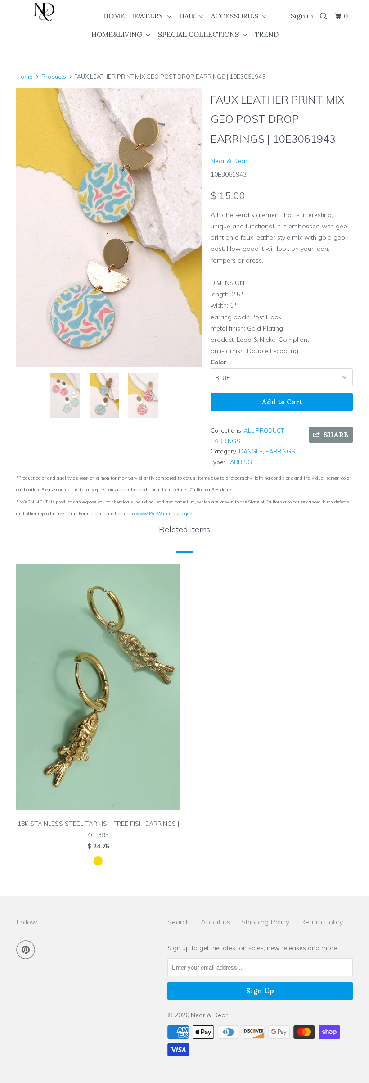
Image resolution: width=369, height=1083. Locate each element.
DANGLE (251, 451)
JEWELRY (149, 16)
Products (53, 76)
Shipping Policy (265, 921)
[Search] (324, 16)
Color (218, 362)
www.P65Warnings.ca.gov (164, 514)
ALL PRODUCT (264, 430)
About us (215, 921)
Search (178, 921)
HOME (114, 16)
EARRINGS (225, 440)
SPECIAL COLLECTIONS (200, 34)
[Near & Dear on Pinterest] (27, 949)
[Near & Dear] (44, 12)
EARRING (239, 462)
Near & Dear (229, 161)
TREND (267, 34)
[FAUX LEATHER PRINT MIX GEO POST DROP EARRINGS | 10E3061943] (109, 227)
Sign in (302, 16)
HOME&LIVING (118, 34)
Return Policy (321, 921)
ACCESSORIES (236, 16)
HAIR (189, 16)
